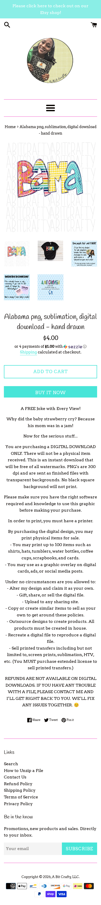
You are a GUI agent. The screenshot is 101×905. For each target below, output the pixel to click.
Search (11, 763)
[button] (50, 346)
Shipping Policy (19, 790)
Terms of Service (21, 797)
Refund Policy (18, 783)
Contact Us (15, 777)
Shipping (28, 352)
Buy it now (50, 392)
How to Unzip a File (23, 770)
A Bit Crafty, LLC (65, 877)
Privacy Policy (18, 803)
